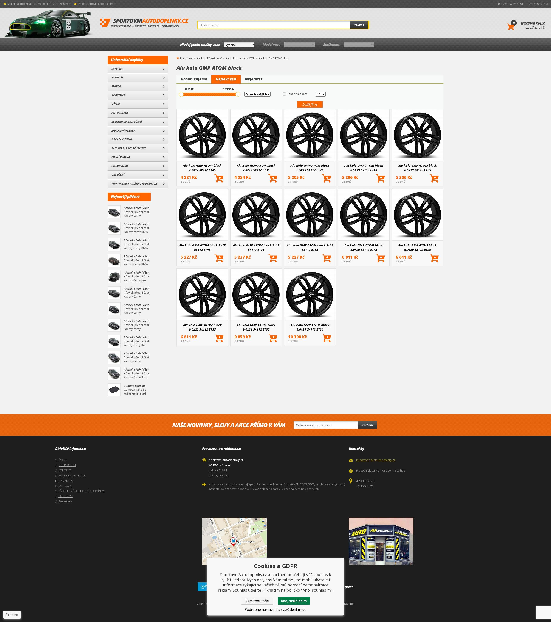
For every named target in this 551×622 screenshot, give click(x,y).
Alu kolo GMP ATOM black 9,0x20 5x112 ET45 (363, 247)
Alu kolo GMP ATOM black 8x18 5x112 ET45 (202, 247)
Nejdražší (253, 79)
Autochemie (119, 113)
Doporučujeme (194, 79)
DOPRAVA (64, 486)
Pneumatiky (119, 166)
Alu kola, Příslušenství (128, 148)
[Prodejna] (421, 541)
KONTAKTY (65, 470)
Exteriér (117, 77)
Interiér (117, 69)
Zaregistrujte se (538, 4)
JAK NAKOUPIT (67, 465)
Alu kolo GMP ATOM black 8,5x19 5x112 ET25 (310, 167)
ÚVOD (62, 460)
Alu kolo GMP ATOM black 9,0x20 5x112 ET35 (202, 327)
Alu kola (230, 58)
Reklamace (65, 501)
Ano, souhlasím (294, 600)
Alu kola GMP (247, 58)
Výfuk (115, 104)
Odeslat (367, 425)
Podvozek (118, 95)
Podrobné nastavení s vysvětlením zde (275, 609)
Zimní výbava (120, 157)
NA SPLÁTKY (66, 481)
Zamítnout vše (257, 600)
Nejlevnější (226, 79)
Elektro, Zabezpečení (126, 122)
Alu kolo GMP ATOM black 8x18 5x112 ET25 (256, 247)
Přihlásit (518, 4)
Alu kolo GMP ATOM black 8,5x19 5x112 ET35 (417, 167)
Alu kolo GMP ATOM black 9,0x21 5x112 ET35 (256, 327)
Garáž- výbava (121, 139)
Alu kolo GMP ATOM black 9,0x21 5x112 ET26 (310, 327)
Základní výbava (123, 130)
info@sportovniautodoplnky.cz (97, 4)
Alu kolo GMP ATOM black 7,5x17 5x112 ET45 (202, 167)
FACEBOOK (65, 496)
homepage (186, 57)
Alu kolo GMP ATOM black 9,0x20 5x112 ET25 (417, 247)
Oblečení (117, 175)
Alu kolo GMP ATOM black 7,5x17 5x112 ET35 (256, 167)
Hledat (359, 25)
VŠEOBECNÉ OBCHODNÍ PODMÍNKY (81, 491)
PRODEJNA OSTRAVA (71, 475)
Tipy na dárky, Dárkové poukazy (134, 183)
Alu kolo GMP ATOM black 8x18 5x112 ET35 (310, 247)
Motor (116, 86)
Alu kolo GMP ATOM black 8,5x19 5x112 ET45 (363, 167)
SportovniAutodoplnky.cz (144, 23)
